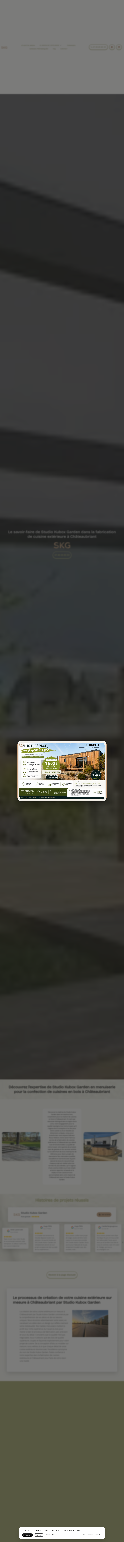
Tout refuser (39, 1535)
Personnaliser (50, 1535)
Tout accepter (27, 1535)
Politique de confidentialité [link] (92, 1535)
